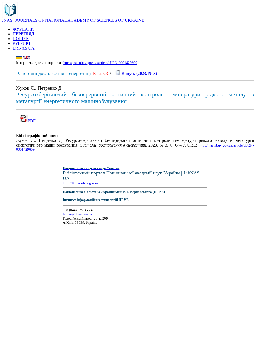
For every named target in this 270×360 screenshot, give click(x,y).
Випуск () (139, 73)
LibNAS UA (24, 48)
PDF (32, 121)
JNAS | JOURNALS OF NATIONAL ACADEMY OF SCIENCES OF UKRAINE (73, 20)
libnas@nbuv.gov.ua (77, 214)
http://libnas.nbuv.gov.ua (81, 183)
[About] (10, 16)
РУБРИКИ (22, 43)
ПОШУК (21, 38)
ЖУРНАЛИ (23, 29)
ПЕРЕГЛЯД (23, 34)
